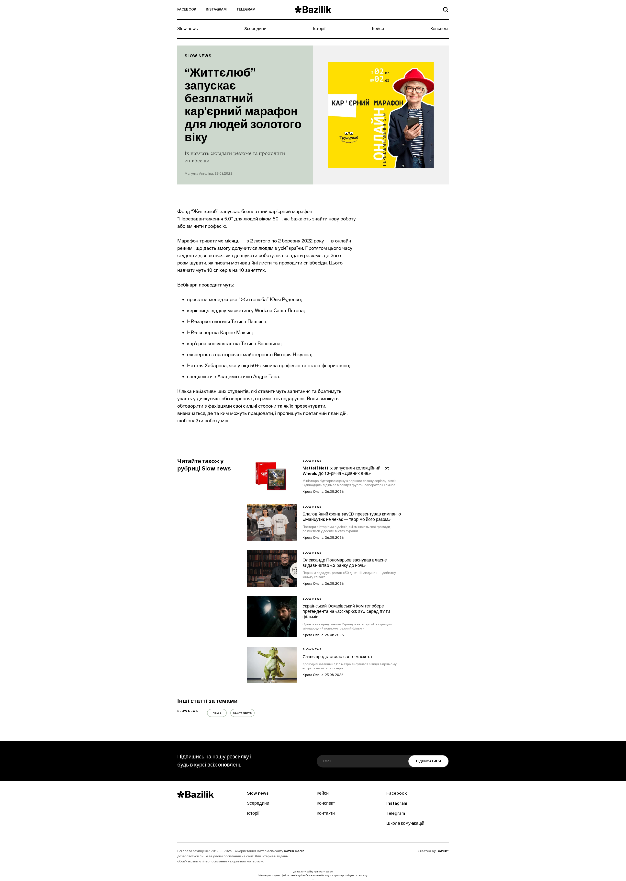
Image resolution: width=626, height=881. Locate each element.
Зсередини (255, 29)
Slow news (187, 29)
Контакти (326, 814)
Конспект (439, 29)
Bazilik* (442, 851)
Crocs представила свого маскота (337, 657)
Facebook (186, 9)
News (217, 712)
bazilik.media (294, 851)
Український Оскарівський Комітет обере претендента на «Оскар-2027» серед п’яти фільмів (346, 611)
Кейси (378, 29)
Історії (319, 29)
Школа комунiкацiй (405, 824)
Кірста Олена (313, 492)
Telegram (246, 9)
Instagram (216, 9)
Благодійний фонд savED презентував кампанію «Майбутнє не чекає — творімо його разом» (351, 517)
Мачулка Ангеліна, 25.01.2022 (209, 174)
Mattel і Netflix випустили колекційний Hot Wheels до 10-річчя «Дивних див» (345, 471)
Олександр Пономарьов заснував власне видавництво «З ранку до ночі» (344, 563)
